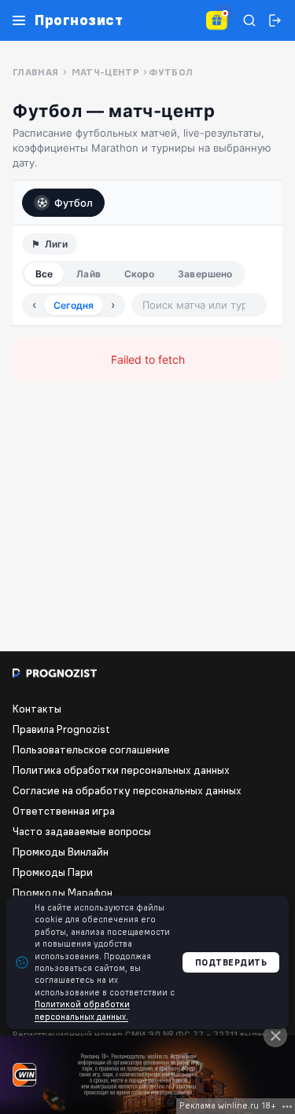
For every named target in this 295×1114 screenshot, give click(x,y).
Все (44, 274)
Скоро (139, 274)
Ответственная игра (64, 811)
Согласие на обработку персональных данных (127, 790)
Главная (36, 72)
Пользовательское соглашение (91, 749)
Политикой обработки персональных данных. (82, 1010)
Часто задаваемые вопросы (82, 831)
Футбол (73, 202)
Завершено (205, 274)
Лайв (88, 274)
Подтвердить (231, 962)
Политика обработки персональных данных (121, 770)
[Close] (275, 1035)
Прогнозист (79, 20)
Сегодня (73, 305)
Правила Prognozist (61, 729)
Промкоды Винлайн (61, 852)
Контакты (37, 709)
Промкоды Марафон (62, 892)
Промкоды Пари (53, 872)
